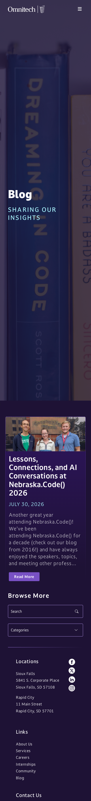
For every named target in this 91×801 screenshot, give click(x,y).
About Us (24, 744)
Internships (26, 764)
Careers (22, 757)
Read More (24, 576)
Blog (20, 777)
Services (23, 750)
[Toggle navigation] (79, 9)
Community (26, 771)
